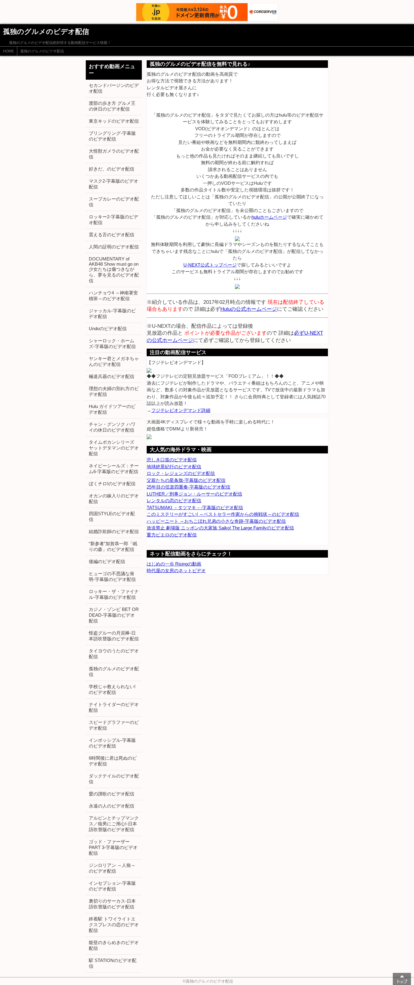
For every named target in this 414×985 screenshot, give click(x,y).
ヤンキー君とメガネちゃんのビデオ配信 (114, 361)
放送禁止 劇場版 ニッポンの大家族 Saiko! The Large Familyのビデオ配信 (220, 527)
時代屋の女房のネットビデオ (176, 570)
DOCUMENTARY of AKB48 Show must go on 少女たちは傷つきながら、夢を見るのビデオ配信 (114, 269)
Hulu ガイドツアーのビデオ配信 (112, 409)
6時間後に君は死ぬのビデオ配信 (113, 760)
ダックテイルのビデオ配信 (114, 778)
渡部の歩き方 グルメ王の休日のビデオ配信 (112, 106)
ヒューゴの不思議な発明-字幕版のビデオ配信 (112, 576)
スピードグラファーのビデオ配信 (114, 725)
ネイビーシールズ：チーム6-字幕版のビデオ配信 (114, 468)
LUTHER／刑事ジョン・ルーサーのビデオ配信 (194, 493)
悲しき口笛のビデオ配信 (172, 459)
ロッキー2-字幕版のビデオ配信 (113, 219)
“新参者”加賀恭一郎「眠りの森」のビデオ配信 (113, 546)
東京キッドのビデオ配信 (114, 121)
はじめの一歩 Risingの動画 (174, 563)
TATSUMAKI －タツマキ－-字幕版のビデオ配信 (195, 507)
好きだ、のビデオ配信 (111, 168)
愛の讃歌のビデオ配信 (111, 793)
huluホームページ (269, 217)
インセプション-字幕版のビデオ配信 (112, 886)
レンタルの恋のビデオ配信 (174, 500)
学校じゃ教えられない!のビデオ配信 (112, 689)
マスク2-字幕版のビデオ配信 (113, 183)
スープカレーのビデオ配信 (114, 201)
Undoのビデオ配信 (108, 328)
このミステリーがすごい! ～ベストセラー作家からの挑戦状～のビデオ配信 (223, 514)
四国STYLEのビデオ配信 (112, 516)
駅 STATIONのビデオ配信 (112, 963)
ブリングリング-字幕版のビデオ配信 (112, 136)
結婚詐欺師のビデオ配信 (114, 531)
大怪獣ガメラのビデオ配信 (114, 153)
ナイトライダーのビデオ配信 (114, 707)
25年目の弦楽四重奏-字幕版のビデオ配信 (188, 486)
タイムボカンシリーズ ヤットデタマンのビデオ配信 (114, 447)
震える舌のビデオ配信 (111, 234)
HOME (8, 51)
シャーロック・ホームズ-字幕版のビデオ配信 (112, 343)
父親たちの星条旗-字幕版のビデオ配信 (186, 480)
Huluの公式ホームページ (248, 309)
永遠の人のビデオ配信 (111, 805)
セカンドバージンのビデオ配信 (114, 88)
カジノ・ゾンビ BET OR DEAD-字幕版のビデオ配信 (114, 615)
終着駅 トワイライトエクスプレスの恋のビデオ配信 (114, 924)
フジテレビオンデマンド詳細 (180, 410)
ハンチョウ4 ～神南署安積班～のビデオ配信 (113, 295)
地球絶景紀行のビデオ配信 (174, 466)
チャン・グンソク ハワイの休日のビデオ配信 (112, 427)
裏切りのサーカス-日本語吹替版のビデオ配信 (112, 903)
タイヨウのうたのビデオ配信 (114, 653)
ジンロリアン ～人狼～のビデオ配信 (112, 868)
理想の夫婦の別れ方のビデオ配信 (114, 391)
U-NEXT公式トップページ (210, 264)
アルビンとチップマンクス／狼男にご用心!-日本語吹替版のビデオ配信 (114, 823)
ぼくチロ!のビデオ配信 (112, 483)
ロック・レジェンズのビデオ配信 (181, 473)
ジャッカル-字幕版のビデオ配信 (112, 313)
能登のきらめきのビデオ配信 (114, 945)
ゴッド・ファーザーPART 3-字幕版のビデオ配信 (113, 847)
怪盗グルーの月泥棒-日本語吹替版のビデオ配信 (114, 635)
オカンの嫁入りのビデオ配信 (114, 498)
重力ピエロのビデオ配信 (172, 534)
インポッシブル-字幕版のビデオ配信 (112, 743)
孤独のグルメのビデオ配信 (42, 51)
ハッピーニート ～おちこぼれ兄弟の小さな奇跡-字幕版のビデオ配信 (216, 521)
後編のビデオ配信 (107, 561)
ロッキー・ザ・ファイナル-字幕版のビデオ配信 (114, 594)
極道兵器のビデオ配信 (111, 376)
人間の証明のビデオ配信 (114, 246)
